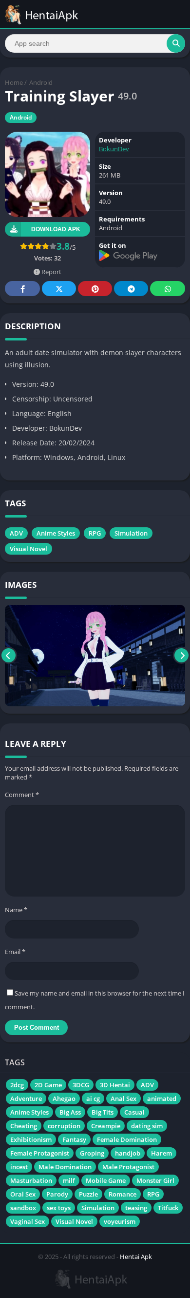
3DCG (81, 1084)
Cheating (23, 1125)
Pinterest (95, 288)
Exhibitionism (31, 1139)
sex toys (59, 1207)
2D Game (48, 1084)
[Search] (176, 43)
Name (16, 909)
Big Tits (103, 1112)
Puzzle (88, 1194)
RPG (95, 533)
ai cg (93, 1098)
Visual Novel (28, 548)
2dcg (17, 1084)
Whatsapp (167, 288)
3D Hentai (115, 1084)
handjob (127, 1153)
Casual (134, 1112)
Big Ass (70, 1112)
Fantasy (74, 1139)
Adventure (26, 1098)
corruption (64, 1125)
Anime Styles (56, 533)
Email (15, 951)
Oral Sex (23, 1194)
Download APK (55, 229)
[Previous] (8, 655)
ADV (16, 533)
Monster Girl (155, 1180)
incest (19, 1166)
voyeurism (119, 1221)
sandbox (23, 1207)
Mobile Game (106, 1180)
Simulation (131, 533)
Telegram (131, 288)
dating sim (147, 1125)
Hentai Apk (136, 1256)
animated (161, 1098)
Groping (92, 1153)
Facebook (22, 288)
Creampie (105, 1125)
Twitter (59, 288)
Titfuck (168, 1207)
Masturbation (31, 1180)
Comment (22, 794)
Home (14, 82)
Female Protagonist (39, 1153)
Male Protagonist (128, 1166)
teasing (136, 1207)
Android (41, 82)
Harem (161, 1153)
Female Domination (127, 1139)
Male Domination (65, 1166)
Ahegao (64, 1098)
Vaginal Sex (27, 1221)
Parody (57, 1194)
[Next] (181, 655)
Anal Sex (123, 1098)
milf (69, 1180)
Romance (122, 1194)
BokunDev (114, 148)
